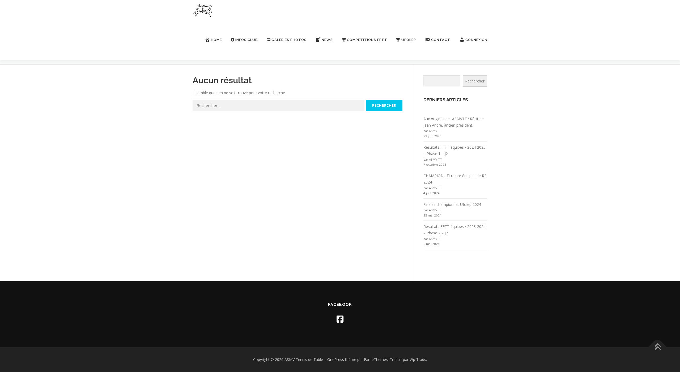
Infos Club (246, 40)
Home (216, 40)
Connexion (476, 40)
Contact (440, 40)
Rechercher (474, 81)
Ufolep (408, 40)
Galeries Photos (289, 40)
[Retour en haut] (657, 347)
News (327, 40)
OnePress (335, 359)
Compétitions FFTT (367, 40)
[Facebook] (340, 319)
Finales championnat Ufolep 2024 (452, 204)
